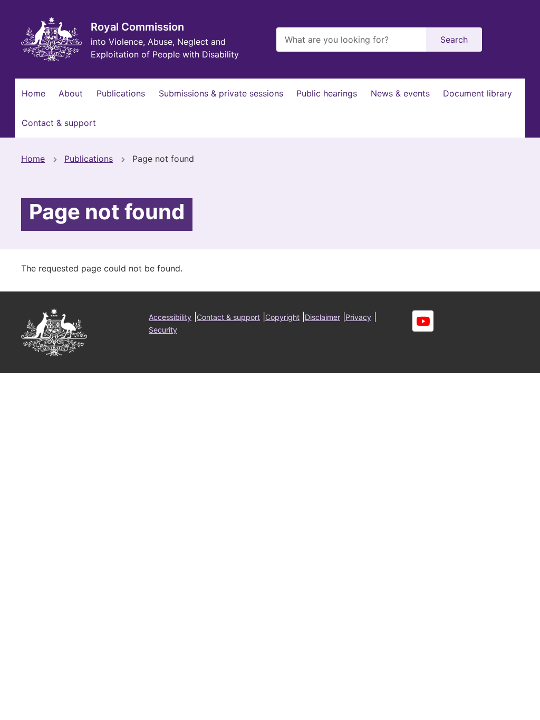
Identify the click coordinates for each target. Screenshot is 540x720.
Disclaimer (322, 317)
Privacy (358, 317)
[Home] (51, 39)
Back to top (492, 704)
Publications (121, 93)
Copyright (282, 317)
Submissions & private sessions (221, 93)
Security (163, 329)
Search (454, 39)
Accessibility (170, 317)
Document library (477, 93)
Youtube (422, 321)
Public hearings (326, 93)
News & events (400, 93)
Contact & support (59, 123)
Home (33, 93)
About (71, 93)
